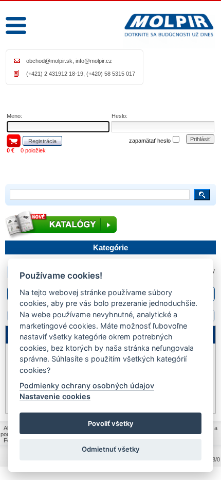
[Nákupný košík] (14, 141)
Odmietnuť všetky (111, 449)
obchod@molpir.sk (49, 61)
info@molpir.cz (94, 61)
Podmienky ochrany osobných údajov (87, 385)
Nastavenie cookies (55, 396)
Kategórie (110, 247)
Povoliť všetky (111, 423)
